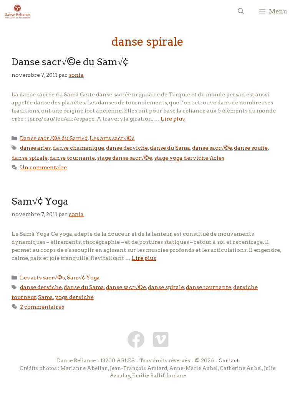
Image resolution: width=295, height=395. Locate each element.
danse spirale (30, 158)
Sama (45, 297)
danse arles (35, 148)
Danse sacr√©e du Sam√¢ (70, 62)
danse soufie (251, 148)
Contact (229, 361)
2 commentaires (42, 307)
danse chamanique (78, 148)
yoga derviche (74, 297)
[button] (241, 11)
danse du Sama (170, 148)
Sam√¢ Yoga (40, 201)
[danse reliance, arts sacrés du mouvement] (17, 11)
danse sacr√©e (212, 148)
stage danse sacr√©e (124, 158)
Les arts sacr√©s (111, 138)
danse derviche (127, 148)
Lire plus (173, 119)
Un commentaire (43, 167)
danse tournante (72, 158)
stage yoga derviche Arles (189, 158)
